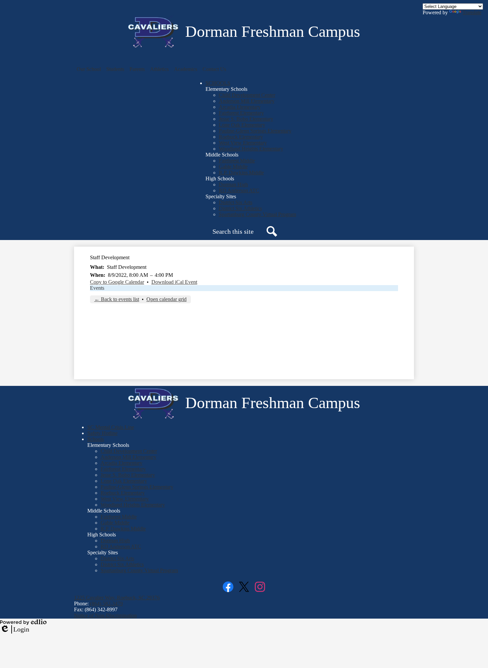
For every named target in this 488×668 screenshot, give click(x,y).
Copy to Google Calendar (117, 282)
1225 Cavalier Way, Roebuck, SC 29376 (117, 597)
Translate (471, 12)
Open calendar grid (166, 299)
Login (14, 630)
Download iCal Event (174, 282)
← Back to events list (116, 299)
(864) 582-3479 (106, 603)
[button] (89, 69)
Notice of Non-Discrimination (105, 615)
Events (97, 288)
